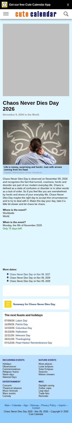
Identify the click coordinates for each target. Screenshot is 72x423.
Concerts (7, 385)
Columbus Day (24, 328)
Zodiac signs (45, 388)
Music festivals (10, 390)
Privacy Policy (48, 405)
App (26, 405)
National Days (10, 377)
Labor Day (21, 320)
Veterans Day (22, 335)
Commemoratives (11, 369)
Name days (8, 374)
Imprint (62, 405)
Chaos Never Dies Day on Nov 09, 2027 (30, 274)
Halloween (21, 331)
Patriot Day (22, 324)
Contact (36, 408)
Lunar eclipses (46, 366)
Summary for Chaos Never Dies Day (34, 304)
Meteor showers (47, 374)
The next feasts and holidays (24, 315)
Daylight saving (46, 385)
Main (7, 405)
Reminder (43, 396)
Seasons (43, 371)
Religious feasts (11, 371)
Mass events (9, 393)
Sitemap (34, 405)
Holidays (7, 364)
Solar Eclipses (46, 369)
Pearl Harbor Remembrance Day (34, 342)
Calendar (16, 405)
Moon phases (45, 364)
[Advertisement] (36, 60)
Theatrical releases (12, 388)
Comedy (7, 396)
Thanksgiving (23, 339)
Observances (9, 366)
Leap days (44, 390)
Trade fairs (44, 393)
